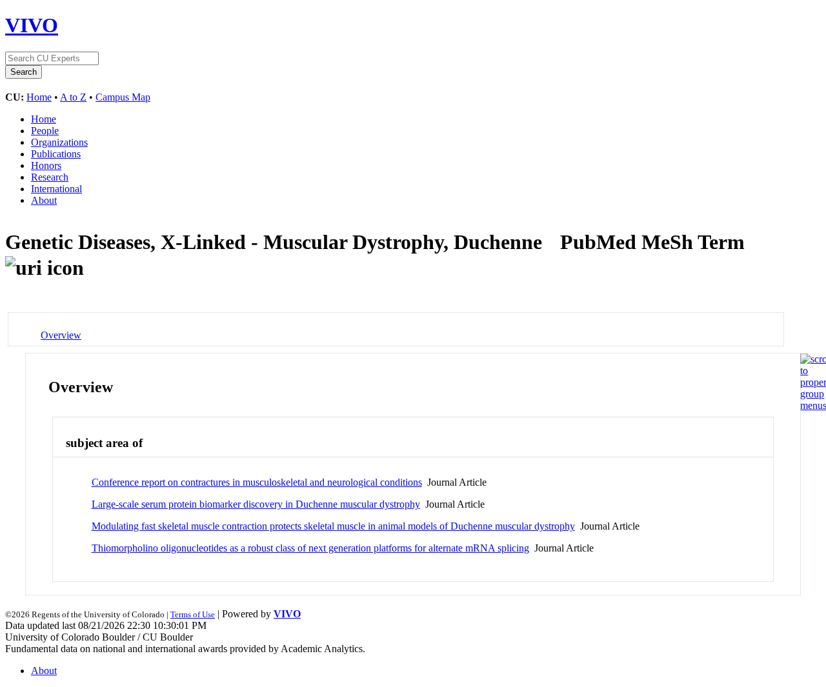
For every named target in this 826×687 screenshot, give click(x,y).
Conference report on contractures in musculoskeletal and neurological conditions (257, 482)
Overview (61, 335)
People (45, 130)
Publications (56, 153)
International (56, 188)
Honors (46, 165)
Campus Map (123, 97)
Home (39, 97)
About (44, 200)
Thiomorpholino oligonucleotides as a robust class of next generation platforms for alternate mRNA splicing (310, 548)
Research (49, 177)
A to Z (73, 97)
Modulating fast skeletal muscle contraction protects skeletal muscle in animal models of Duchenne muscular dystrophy (333, 526)
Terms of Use (192, 614)
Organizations (59, 142)
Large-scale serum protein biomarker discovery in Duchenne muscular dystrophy (256, 504)
